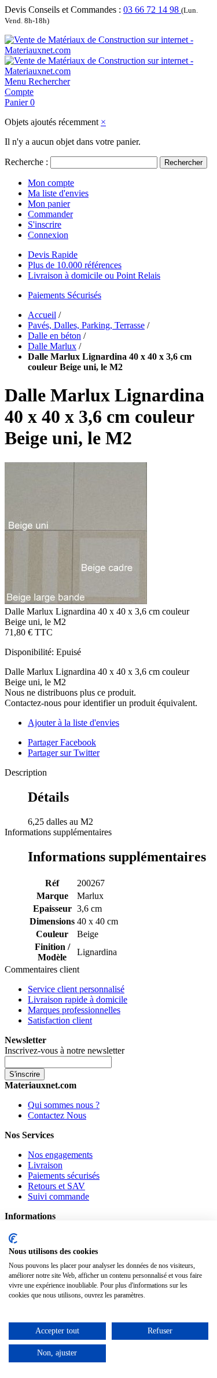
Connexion (48, 235)
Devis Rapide (53, 254)
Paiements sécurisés (64, 1175)
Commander (50, 214)
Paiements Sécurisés (64, 295)
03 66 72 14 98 (152, 9)
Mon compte (51, 183)
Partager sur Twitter (64, 753)
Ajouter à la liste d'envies (73, 723)
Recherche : (26, 162)
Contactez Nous (57, 1115)
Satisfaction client (60, 1020)
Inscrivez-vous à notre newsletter (64, 1050)
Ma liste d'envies (58, 193)
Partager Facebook (62, 742)
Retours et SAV (56, 1186)
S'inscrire (44, 224)
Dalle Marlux (52, 346)
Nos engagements (60, 1155)
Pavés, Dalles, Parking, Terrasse (86, 325)
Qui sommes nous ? (64, 1105)
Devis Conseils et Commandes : (63, 9)
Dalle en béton (54, 336)
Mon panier (49, 204)
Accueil (42, 315)
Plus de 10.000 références (75, 265)
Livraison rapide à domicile (77, 999)
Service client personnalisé (76, 989)
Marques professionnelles (74, 1010)
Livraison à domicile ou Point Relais (94, 275)
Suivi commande (58, 1196)
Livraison (45, 1165)
